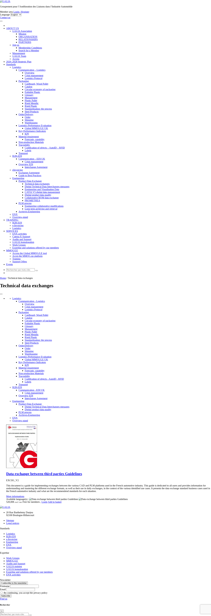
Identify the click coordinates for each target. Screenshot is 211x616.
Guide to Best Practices (30, 175)
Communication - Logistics (32, 301)
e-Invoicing (17, 225)
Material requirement (29, 136)
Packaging (24, 81)
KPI (27, 134)
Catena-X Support (21, 236)
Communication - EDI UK (32, 390)
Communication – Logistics (32, 70)
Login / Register (21, 11)
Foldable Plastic (32, 92)
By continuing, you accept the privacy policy (25, 592)
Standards (11, 64)
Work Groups (19, 245)
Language (5, 14)
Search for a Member (29, 50)
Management (18, 53)
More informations (15, 496)
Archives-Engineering (29, 211)
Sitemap (10, 520)
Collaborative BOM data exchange (42, 197)
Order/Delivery (26, 114)
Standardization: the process (38, 109)
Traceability (24, 145)
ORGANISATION (28, 36)
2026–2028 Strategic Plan (18, 61)
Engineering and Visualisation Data (42, 189)
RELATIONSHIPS (28, 39)
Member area (6, 11)
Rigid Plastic (31, 106)
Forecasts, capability (34, 139)
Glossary (29, 95)
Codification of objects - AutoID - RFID (44, 379)
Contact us (5, 17)
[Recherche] (36, 270)
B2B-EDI (17, 156)
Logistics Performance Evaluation (35, 125)
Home (3, 278)
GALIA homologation (23, 242)
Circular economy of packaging (40, 89)
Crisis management (34, 75)
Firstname (5, 586)
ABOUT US (12, 28)
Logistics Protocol (33, 78)
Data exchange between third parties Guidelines (44, 474)
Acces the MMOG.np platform (27, 256)
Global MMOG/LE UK (36, 128)
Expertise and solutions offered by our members (35, 247)
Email (3, 589)
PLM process (25, 203)
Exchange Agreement (29, 172)
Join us (15, 45)
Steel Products (32, 111)
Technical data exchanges (37, 184)
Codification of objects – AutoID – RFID (45, 147)
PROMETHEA (32, 200)
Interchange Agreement (36, 167)
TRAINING (12, 220)
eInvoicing (17, 170)
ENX (15, 214)
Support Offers (19, 261)
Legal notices (12, 523)
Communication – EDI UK (32, 159)
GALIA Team (19, 56)
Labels (28, 150)
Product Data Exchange (30, 181)
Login (44, 502)
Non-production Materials (31, 142)
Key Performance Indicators (32, 131)
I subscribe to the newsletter (14, 583)
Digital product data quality (38, 195)
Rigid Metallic (32, 103)
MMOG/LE (12, 250)
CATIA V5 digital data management (42, 192)
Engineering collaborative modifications (44, 206)
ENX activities (19, 233)
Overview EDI (26, 164)
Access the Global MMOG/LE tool (29, 253)
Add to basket (54, 502)
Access (15, 59)
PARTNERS (25, 42)
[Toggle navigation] (1, 21)
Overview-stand (20, 217)
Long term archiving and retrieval (41, 208)
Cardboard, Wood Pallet (36, 84)
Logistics (16, 67)
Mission (22, 34)
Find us (3, 598)
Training (16, 258)
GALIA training (14, 566)
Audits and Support (21, 239)
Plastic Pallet (31, 100)
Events (9, 264)
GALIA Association (22, 31)
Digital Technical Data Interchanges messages (47, 186)
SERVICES (12, 231)
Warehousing (31, 122)
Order (27, 117)
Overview (29, 72)
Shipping (29, 120)
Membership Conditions (30, 47)
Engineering (18, 178)
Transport (23, 153)
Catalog (28, 86)
